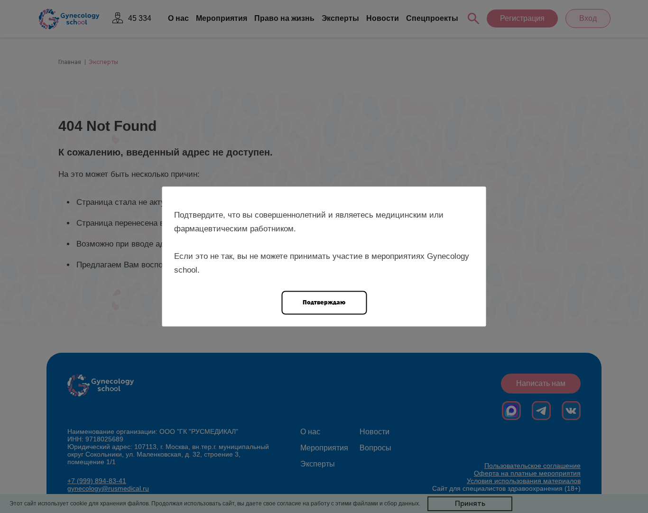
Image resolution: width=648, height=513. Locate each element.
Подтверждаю (324, 302)
